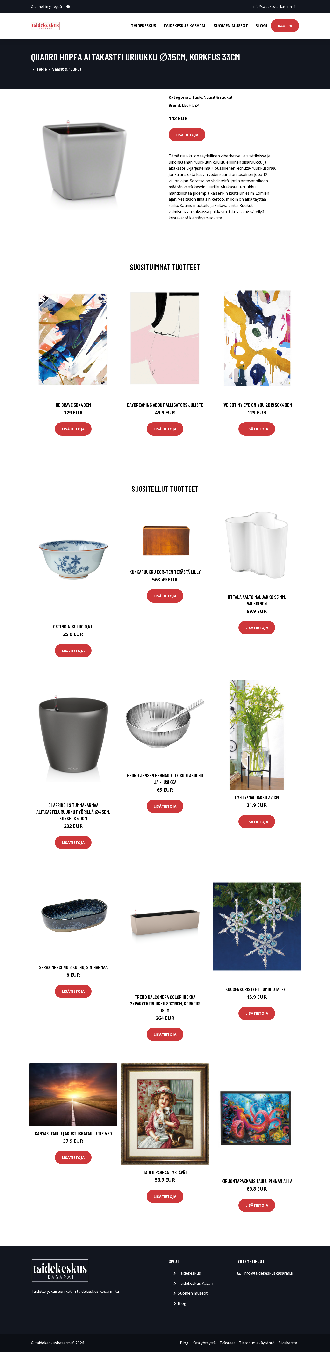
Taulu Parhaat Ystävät (165, 1172)
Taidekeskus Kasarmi (185, 25)
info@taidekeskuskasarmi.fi (274, 6)
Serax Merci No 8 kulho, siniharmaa (73, 967)
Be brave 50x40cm (73, 405)
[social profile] (68, 6)
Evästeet (227, 1342)
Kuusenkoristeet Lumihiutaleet (256, 989)
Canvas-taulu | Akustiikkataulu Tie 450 (73, 1133)
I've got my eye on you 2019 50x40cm (257, 405)
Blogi (261, 25)
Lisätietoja (187, 134)
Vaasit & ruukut (67, 69)
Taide (41, 69)
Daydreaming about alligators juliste (165, 405)
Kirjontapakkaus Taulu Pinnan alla (257, 1181)
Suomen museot (231, 25)
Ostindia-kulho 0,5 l (73, 626)
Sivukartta (288, 1342)
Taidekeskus (143, 25)
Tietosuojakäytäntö (257, 1342)
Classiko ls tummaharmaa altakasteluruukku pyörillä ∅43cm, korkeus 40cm (73, 811)
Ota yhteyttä (204, 1342)
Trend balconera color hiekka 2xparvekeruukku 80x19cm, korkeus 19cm (165, 1003)
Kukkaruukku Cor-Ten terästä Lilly (165, 572)
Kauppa (285, 25)
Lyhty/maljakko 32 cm (257, 797)
